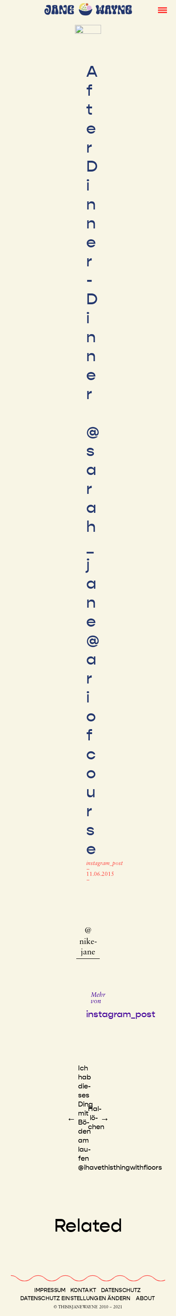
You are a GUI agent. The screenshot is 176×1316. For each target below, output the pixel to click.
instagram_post (104, 863)
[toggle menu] (162, 9)
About (145, 1298)
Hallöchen (96, 1118)
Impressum (49, 1290)
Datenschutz (121, 1290)
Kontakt (83, 1290)
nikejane (88, 947)
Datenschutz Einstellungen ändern (75, 1298)
